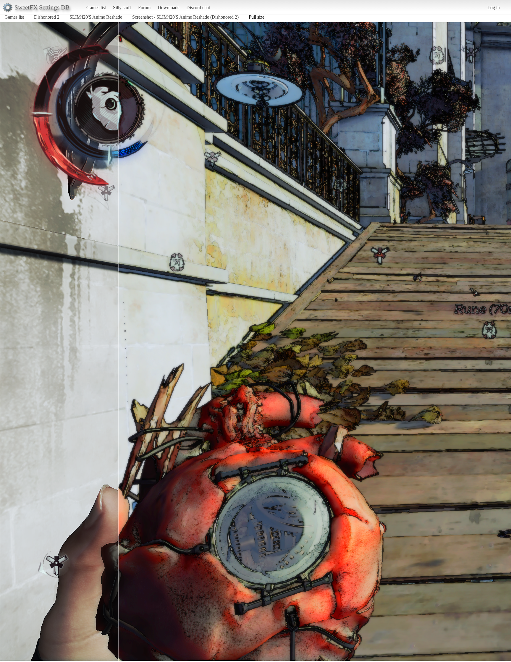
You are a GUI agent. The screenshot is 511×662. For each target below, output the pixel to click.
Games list (96, 7)
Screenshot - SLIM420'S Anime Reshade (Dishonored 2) (185, 17)
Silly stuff (122, 7)
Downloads (168, 7)
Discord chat (198, 7)
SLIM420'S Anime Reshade (95, 17)
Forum (144, 7)
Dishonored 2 (46, 17)
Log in (493, 7)
